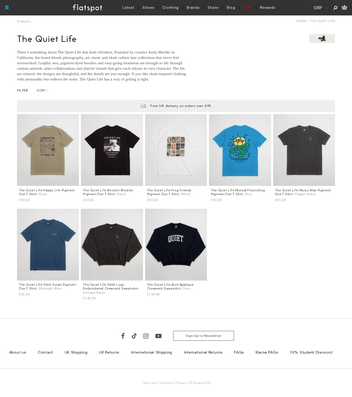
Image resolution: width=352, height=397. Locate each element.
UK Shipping (76, 352)
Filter (22, 90)
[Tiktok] (134, 335)
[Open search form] (335, 7)
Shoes (148, 7)
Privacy (182, 382)
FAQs (239, 352)
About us (17, 352)
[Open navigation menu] (7, 7)
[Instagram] (146, 335)
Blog (231, 7)
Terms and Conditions (158, 382)
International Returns (203, 352)
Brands (193, 7)
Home (301, 21)
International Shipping (151, 352)
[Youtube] (158, 335)
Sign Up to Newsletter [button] (203, 336)
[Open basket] (344, 7)
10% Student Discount (311, 352)
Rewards (267, 7)
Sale (248, 7)
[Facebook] (123, 335)
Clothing (170, 7)
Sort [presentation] (41, 90)
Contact (45, 352)
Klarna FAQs (267, 352)
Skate (213, 7)
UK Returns (109, 352)
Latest (129, 7)
